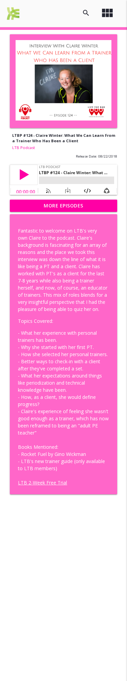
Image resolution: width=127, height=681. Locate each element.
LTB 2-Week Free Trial (42, 482)
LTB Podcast (23, 147)
